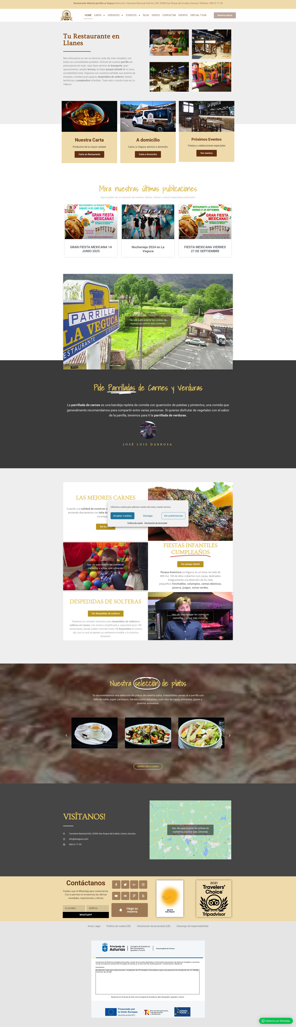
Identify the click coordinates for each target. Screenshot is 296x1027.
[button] (66, 735)
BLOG (146, 15)
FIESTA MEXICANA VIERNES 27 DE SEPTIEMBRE (205, 249)
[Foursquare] (134, 896)
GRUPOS (183, 15)
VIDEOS (156, 15)
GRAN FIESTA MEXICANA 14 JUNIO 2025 (91, 249)
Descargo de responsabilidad (192, 926)
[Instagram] (143, 884)
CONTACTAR (169, 15)
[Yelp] (143, 896)
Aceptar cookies (122, 515)
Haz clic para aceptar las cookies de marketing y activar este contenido (148, 322)
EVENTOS (131, 15)
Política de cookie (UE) (119, 926)
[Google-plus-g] (134, 884)
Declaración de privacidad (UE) (154, 926)
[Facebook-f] (116, 884)
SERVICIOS (113, 15)
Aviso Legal (94, 926)
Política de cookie (135, 523)
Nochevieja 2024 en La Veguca (148, 249)
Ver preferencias (173, 515)
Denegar (148, 515)
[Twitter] (125, 884)
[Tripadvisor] (125, 896)
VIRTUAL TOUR (198, 15)
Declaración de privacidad (155, 523)
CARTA (97, 15)
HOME (88, 15)
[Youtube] (116, 896)
